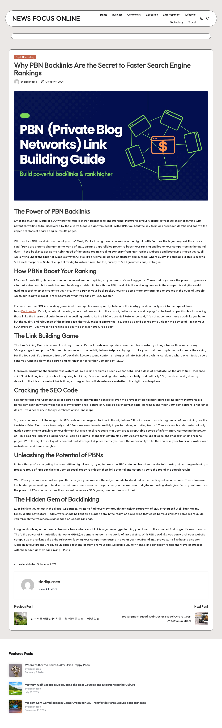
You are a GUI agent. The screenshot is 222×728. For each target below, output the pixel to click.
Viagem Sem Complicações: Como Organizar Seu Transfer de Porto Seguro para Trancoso (85, 702)
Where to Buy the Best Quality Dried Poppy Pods (57, 665)
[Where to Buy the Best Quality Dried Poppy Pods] (15, 670)
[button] (48, 589)
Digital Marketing (25, 57)
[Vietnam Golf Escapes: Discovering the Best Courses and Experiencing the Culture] (15, 688)
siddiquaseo (49, 581)
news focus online (46, 18)
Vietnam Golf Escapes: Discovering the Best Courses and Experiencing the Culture (80, 684)
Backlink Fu (28, 311)
